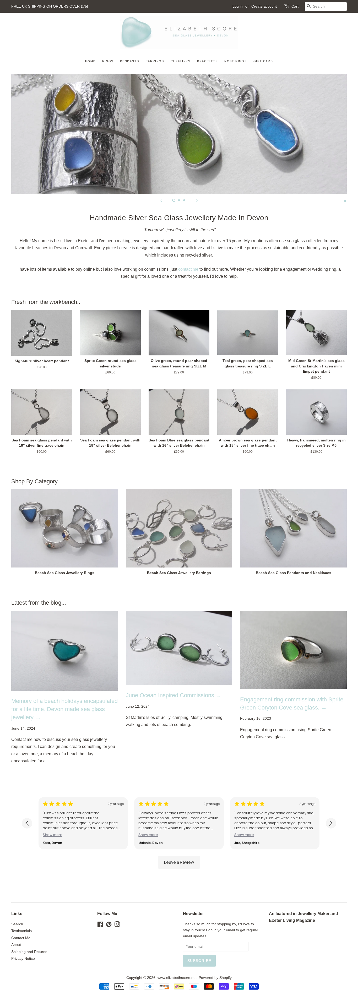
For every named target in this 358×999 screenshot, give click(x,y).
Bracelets (207, 61)
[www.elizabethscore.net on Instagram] (117, 925)
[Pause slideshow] (345, 200)
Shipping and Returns (29, 952)
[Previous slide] (161, 200)
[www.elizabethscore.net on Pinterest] (109, 925)
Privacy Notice (23, 959)
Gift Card (263, 61)
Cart (295, 6)
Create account (264, 6)
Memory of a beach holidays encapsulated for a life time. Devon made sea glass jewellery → (64, 709)
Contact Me (20, 938)
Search (17, 924)
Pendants (129, 61)
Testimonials (21, 931)
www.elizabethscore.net (177, 978)
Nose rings (235, 61)
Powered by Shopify (215, 978)
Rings (107, 61)
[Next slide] (197, 200)
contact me (188, 269)
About (16, 945)
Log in (237, 6)
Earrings (155, 61)
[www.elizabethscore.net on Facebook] (100, 925)
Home (90, 61)
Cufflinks (180, 61)
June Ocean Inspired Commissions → (173, 695)
